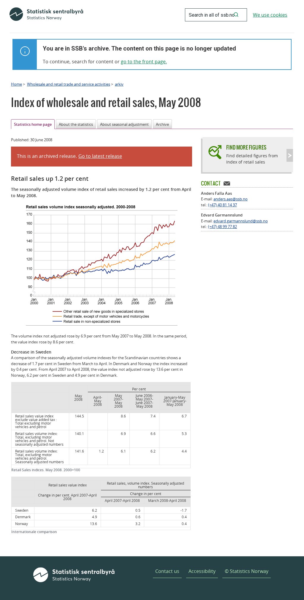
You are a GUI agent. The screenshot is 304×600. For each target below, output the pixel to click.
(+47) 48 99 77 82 (222, 226)
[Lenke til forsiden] (46, 14)
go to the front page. (144, 61)
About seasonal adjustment (124, 124)
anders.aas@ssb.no (230, 199)
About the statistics (76, 124)
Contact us (167, 571)
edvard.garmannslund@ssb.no (240, 221)
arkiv (119, 84)
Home (16, 84)
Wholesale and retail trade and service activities (68, 84)
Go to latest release (100, 156)
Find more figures (246, 147)
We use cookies (270, 15)
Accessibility (202, 571)
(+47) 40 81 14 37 (222, 205)
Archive (162, 124)
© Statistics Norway (246, 571)
